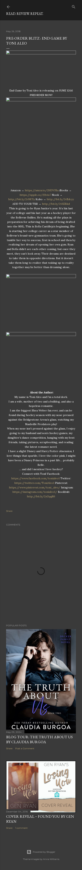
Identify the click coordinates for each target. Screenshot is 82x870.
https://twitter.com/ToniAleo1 (34, 483)
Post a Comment (24, 748)
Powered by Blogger (44, 851)
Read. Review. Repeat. (24, 13)
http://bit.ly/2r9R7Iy (21, 199)
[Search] (73, 6)
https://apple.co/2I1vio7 (35, 195)
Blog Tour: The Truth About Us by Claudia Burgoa (39, 739)
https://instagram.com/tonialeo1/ (34, 492)
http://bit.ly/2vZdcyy (60, 199)
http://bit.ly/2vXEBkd (56, 204)
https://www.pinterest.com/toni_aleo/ (34, 487)
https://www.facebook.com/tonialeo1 (35, 478)
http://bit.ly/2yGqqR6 (41, 496)
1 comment (21, 827)
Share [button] (9, 511)
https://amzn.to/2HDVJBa (42, 190)
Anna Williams (51, 859)
